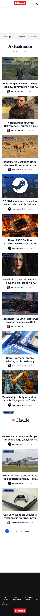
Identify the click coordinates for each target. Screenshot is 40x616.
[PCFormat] (20, 610)
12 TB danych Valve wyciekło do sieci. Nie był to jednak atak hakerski (20, 203)
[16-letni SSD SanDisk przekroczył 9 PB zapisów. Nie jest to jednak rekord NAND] (20, 225)
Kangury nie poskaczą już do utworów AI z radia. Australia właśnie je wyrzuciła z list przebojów (20, 163)
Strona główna (8, 37)
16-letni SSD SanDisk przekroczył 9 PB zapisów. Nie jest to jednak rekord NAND (20, 242)
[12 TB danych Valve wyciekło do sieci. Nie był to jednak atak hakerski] (20, 186)
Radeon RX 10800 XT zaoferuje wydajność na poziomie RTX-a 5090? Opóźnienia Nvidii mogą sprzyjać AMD (20, 320)
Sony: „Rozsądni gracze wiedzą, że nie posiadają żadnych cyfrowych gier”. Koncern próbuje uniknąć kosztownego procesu (20, 359)
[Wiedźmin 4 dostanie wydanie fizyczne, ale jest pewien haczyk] (20, 264)
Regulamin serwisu (29, 598)
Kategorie (21, 37)
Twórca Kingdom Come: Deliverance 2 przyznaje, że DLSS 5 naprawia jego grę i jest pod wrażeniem (20, 124)
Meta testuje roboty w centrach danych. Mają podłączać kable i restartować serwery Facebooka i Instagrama (20, 399)
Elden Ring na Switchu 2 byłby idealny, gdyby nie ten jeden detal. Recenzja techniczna (20, 85)
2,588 (27, 531)
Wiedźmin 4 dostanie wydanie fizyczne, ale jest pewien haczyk (20, 281)
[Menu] (4, 4)
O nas (37, 598)
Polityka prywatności (17, 598)
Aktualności (8, 59)
